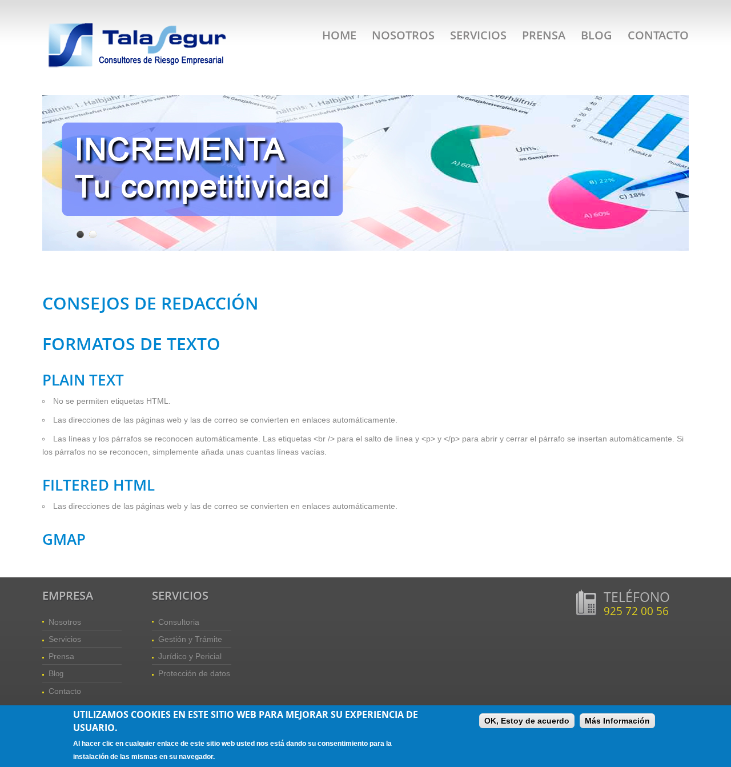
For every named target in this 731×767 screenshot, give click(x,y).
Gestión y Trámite (190, 639)
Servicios (478, 35)
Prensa (543, 35)
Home (339, 35)
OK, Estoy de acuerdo (526, 720)
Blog (596, 35)
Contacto (658, 35)
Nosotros (403, 35)
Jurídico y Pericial (190, 656)
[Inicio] (139, 22)
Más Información (617, 720)
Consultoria (178, 622)
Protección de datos (194, 673)
